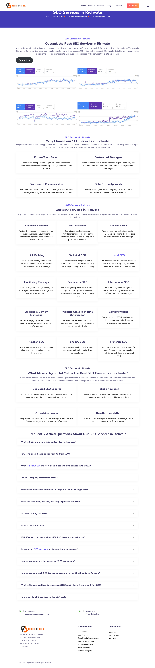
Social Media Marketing (87, 644)
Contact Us (24, 60)
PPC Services (83, 632)
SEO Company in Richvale (77, 38)
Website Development (86, 641)
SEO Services (57, 16)
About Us (91, 6)
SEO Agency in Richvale (77, 205)
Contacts (118, 6)
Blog (109, 6)
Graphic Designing (85, 651)
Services (100, 6)
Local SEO (118, 255)
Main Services (114, 635)
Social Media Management (88, 638)
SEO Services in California (77, 16)
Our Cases (112, 639)
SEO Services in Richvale (77, 137)
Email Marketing (84, 648)
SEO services (41, 549)
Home (83, 6)
